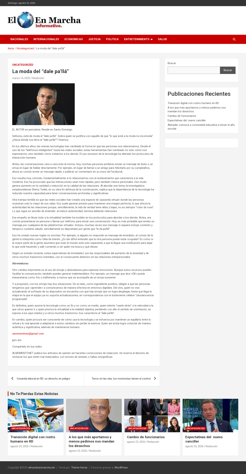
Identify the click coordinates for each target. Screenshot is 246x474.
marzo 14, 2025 (21, 78)
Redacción (38, 78)
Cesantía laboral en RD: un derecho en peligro (43, 378)
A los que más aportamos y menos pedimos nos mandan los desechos (91, 441)
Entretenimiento (136, 39)
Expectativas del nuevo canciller (187, 120)
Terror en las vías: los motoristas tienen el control (121, 378)
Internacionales (46, 39)
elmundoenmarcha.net (41, 467)
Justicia (94, 39)
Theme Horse (79, 467)
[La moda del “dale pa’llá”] (43, 85)
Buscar (172, 63)
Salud (162, 39)
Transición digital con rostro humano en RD (193, 103)
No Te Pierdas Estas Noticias (34, 394)
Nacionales (19, 39)
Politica (112, 39)
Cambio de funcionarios (182, 116)
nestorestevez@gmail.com (28, 333)
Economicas (73, 39)
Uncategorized (22, 64)
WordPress (121, 467)
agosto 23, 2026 (19, 446)
